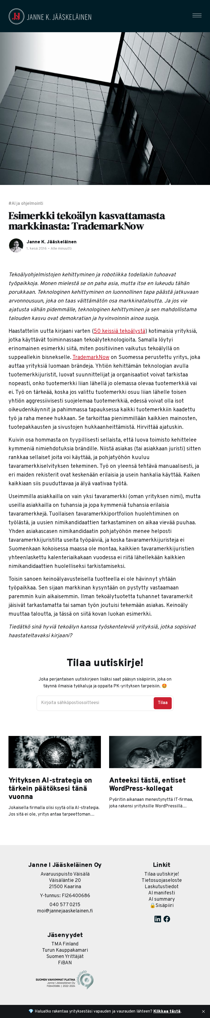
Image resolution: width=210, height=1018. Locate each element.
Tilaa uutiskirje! (161, 874)
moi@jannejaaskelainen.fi (65, 911)
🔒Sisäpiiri (162, 906)
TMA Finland (64, 944)
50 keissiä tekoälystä (119, 331)
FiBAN (65, 963)
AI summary (161, 899)
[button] (197, 15)
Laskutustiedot (162, 887)
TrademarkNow (90, 357)
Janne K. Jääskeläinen (52, 242)
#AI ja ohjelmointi (25, 203)
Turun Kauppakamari (65, 950)
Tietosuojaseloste (162, 881)
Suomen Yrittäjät (65, 957)
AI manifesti (161, 893)
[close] (203, 1011)
